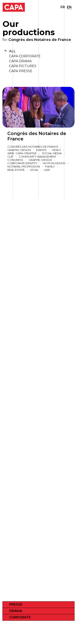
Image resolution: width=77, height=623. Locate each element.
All (12, 51)
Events (41, 150)
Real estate (16, 169)
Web (10, 153)
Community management (37, 156)
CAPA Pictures (22, 66)
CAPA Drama (20, 61)
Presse (15, 604)
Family (50, 166)
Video (56, 150)
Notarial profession (23, 166)
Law (47, 169)
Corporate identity (22, 163)
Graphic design (19, 150)
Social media (52, 153)
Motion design (54, 163)
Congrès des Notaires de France (36, 136)
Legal (34, 169)
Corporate (20, 617)
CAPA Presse (20, 71)
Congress (15, 159)
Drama (15, 611)
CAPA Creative (26, 153)
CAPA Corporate (25, 56)
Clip (10, 156)
